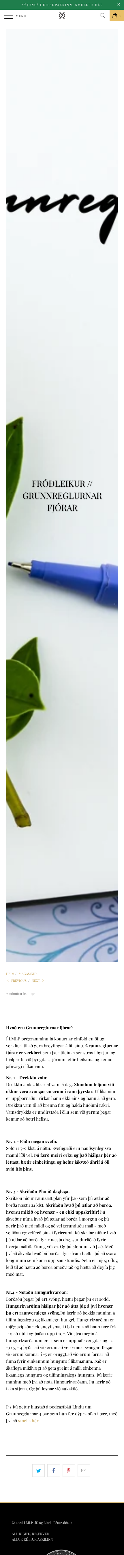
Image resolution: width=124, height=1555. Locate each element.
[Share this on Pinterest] (69, 1470)
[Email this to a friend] (84, 1470)
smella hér (28, 1420)
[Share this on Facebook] (53, 1470)
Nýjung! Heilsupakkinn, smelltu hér (62, 5)
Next (36, 980)
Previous (18, 980)
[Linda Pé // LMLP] (62, 15)
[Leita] (102, 15)
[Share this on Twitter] (38, 1470)
